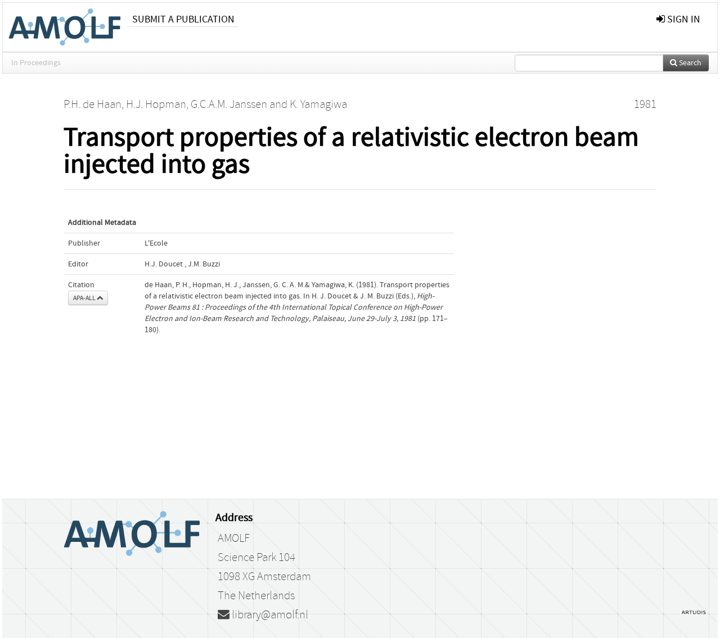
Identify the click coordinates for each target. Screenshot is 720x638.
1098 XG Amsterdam (264, 576)
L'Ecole (156, 243)
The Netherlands (256, 596)
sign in (682, 19)
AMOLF (234, 538)
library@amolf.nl (269, 615)
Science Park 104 (256, 557)
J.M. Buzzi (204, 264)
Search (689, 62)
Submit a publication (183, 19)
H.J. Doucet (164, 264)
